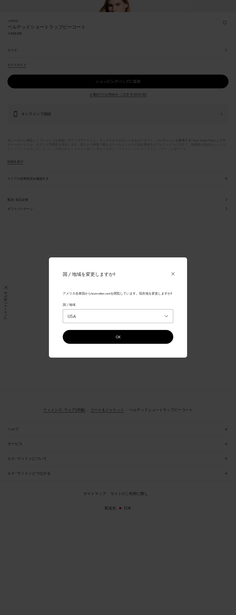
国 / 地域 (69, 305)
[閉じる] (173, 274)
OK (118, 337)
